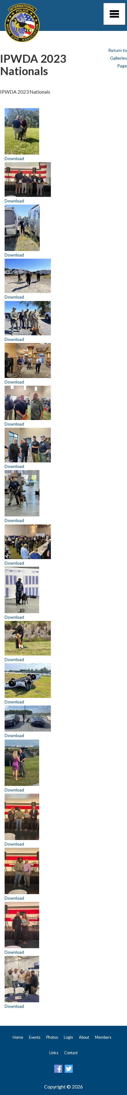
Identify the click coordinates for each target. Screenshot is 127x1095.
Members (103, 1037)
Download (14, 158)
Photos (52, 1037)
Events (34, 1037)
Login (68, 1037)
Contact (71, 1052)
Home (18, 1037)
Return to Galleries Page (117, 58)
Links (53, 1052)
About (84, 1037)
